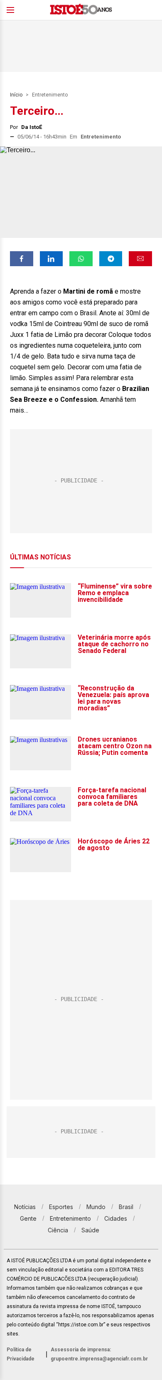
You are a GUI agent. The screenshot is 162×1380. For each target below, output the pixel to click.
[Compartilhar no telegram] (111, 258)
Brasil (126, 1206)
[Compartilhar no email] (140, 258)
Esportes (61, 1206)
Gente (28, 1218)
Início (16, 95)
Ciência (58, 1230)
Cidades (115, 1218)
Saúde (90, 1230)
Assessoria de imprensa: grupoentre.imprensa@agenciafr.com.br (99, 1354)
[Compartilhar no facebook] (21, 258)
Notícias (25, 1206)
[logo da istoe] (81, 10)
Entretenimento (50, 95)
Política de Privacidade (20, 1354)
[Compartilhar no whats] (81, 258)
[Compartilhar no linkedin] (51, 258)
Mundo (96, 1206)
